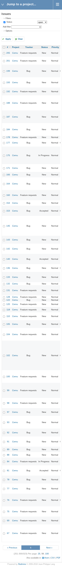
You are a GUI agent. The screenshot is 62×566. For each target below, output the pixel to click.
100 (8, 376)
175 (8, 155)
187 (8, 117)
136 (8, 268)
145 (8, 226)
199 (8, 71)
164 (8, 183)
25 (39, 553)
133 (8, 277)
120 (8, 304)
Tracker (29, 47)
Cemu (15, 53)
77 (8, 488)
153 (8, 211)
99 (8, 390)
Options (9, 31)
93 (8, 422)
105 (8, 324)
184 (8, 129)
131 (8, 290)
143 (8, 239)
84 (8, 461)
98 (8, 403)
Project (15, 47)
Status (9, 22)
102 (8, 355)
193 (8, 82)
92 (8, 432)
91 (8, 441)
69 (8, 520)
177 (8, 142)
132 (8, 283)
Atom (46, 558)
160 (8, 195)
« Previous (12, 547)
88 (8, 455)
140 (8, 259)
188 (8, 103)
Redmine (22, 564)
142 (8, 249)
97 (8, 412)
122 (8, 300)
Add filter (7, 27)
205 (8, 53)
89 (8, 449)
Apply (8, 39)
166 (8, 174)
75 (8, 511)
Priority (55, 47)
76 (8, 500)
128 (8, 297)
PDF (58, 558)
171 (8, 168)
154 (8, 203)
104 (8, 334)
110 (8, 316)
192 (8, 91)
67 (8, 533)
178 (8, 137)
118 (8, 309)
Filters (8, 18)
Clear (20, 39)
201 (8, 61)
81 (8, 470)
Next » (49, 547)
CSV (53, 558)
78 (8, 479)
